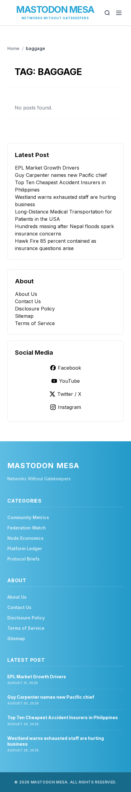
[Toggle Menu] (119, 13)
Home (13, 48)
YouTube (69, 381)
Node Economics (25, 538)
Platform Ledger (24, 548)
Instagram (69, 407)
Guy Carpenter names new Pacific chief (61, 175)
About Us (26, 294)
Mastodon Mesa (55, 9)
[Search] (107, 13)
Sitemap (24, 316)
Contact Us (28, 301)
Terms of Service (35, 323)
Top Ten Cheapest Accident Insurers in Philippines (62, 717)
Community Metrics (28, 517)
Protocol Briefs (23, 558)
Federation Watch (26, 527)
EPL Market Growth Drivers (47, 168)
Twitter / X (69, 394)
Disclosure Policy (35, 309)
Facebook (69, 368)
